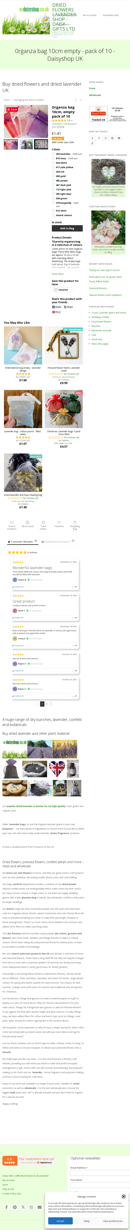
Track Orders (43, 527)
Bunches (95, 325)
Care (93, 334)
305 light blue (63, 194)
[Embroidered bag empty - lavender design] (23, 345)
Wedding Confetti (100, 317)
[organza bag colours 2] (41, 144)
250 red (60, 171)
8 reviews (57, 123)
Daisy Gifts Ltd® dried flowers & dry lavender (25, 1175)
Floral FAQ (96, 339)
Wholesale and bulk (101, 330)
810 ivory (67, 158)
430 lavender (69, 153)
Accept (60, 1221)
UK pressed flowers (101, 321)
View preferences (113, 1221)
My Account (90, 15)
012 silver (61, 210)
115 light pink (63, 189)
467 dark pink (63, 185)
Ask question (70, 123)
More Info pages (100, 343)
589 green (61, 198)
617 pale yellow (64, 167)
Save (14, 109)
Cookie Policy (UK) (11, 1193)
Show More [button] (58, 273)
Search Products (11, 527)
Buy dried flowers (67, 15)
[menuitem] (76, 100)
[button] (123, 1196)
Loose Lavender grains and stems (108, 312)
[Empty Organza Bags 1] (26, 144)
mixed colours (64, 215)
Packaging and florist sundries (28, 99)
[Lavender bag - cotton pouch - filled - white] (23, 409)
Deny (87, 1221)
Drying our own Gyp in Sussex (104, 270)
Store (7, 99)
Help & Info (63, 24)
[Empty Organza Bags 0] (11, 144)
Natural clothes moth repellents (105, 294)
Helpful (17, 587)
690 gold (60, 176)
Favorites (59, 526)
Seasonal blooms (98, 288)
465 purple (62, 180)
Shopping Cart (111, 15)
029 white (61, 162)
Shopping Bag (75, 527)
